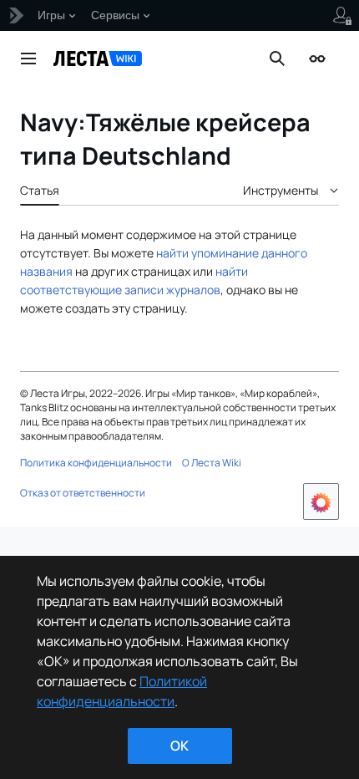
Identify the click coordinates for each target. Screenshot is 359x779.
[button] (28, 58)
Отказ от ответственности (82, 493)
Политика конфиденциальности (96, 463)
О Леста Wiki (211, 463)
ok (179, 745)
